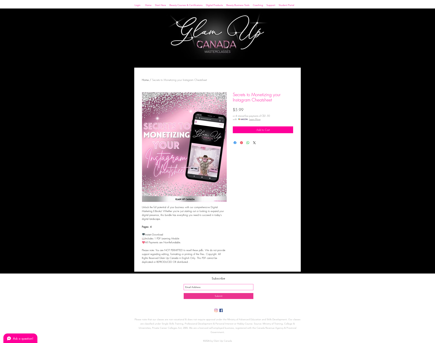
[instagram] (216, 310)
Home (145, 80)
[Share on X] (254, 143)
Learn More (254, 119)
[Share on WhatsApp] (248, 143)
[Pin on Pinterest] (241, 143)
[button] (160, 5)
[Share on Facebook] (235, 143)
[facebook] (221, 310)
